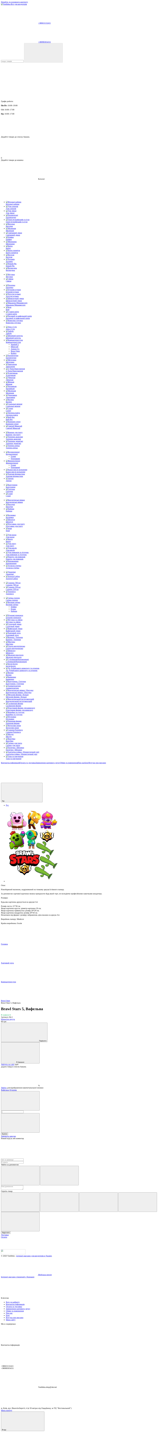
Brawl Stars (15, 351)
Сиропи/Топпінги (13, 732)
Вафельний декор (13, 631)
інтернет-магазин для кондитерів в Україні (34, 1256)
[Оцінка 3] (98, 1202)
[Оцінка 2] (59, 1202)
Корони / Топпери (13, 640)
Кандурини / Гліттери (15, 684)
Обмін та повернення (69, 763)
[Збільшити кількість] (20, 1123)
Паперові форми (13, 723)
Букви (13, 609)
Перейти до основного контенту (14, 2)
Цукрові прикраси (13, 618)
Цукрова (13, 1090)
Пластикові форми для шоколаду (19, 710)
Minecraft (14, 347)
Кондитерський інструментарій (19, 701)
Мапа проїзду (6, 1410)
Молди (9, 737)
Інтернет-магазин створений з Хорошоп (17, 1277)
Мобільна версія (45, 1275)
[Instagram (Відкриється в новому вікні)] (19, 782)
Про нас (81, 763)
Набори (14, 611)
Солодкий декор (12, 626)
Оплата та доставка (28, 763)
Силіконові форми (13, 706)
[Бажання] (83, 126)
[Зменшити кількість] (20, 1101)
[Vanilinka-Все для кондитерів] (13, 1254)
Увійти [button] (4, 1088)
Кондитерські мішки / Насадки (18, 692)
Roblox (14, 353)
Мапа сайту (11, 1320)
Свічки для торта (13, 745)
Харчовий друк (12, 635)
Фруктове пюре (12, 728)
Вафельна (5, 1090)
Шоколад (9, 653)
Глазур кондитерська (14, 648)
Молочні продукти (14, 657)
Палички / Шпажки (14, 750)
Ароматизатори (12, 688)
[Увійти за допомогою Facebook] (20, 1175)
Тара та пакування (13, 759)
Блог (87, 763)
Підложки (10, 719)
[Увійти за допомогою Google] (59, 1175)
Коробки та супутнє (14, 714)
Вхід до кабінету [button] (13, 1302)
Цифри (14, 607)
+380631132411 (44, 23)
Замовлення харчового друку (48, 763)
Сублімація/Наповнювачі (16, 662)
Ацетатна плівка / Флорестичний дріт (21, 754)
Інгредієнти (11, 666)
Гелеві (13, 456)
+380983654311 (44, 42)
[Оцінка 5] (20, 1221)
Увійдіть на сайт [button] (7, 1064)
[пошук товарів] (43, 53)
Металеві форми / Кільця (16, 697)
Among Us (15, 349)
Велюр (8, 675)
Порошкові (15, 459)
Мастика (9, 644)
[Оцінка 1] (20, 1202)
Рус (7, 805)
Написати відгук (8, 1019)
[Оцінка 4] (137, 1202)
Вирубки (9, 741)
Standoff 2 (15, 344)
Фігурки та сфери (13, 622)
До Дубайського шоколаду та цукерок (21, 670)
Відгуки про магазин (97, 763)
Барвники (10, 679)
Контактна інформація (10, 763)
